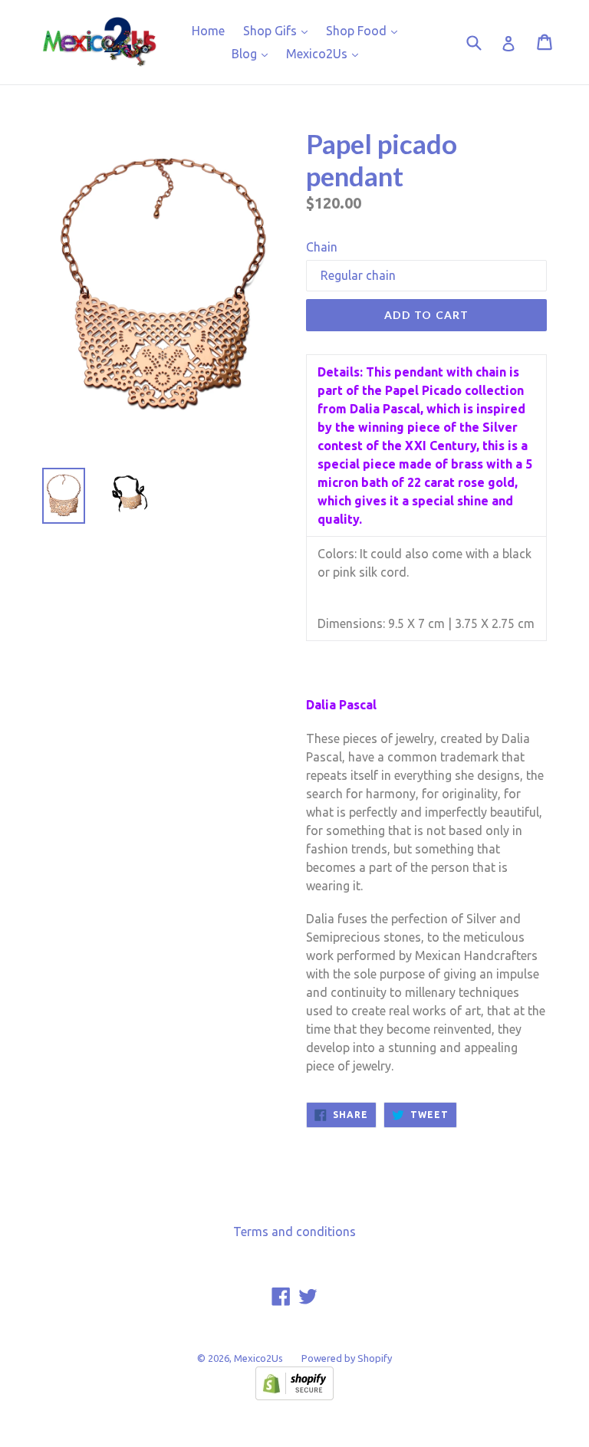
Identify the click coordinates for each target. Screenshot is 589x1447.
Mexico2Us (326, 53)
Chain (321, 247)
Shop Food (365, 30)
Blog (253, 53)
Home (208, 31)
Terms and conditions (294, 1231)
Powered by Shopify (346, 1358)
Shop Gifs (279, 30)
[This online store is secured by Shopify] (294, 1396)
